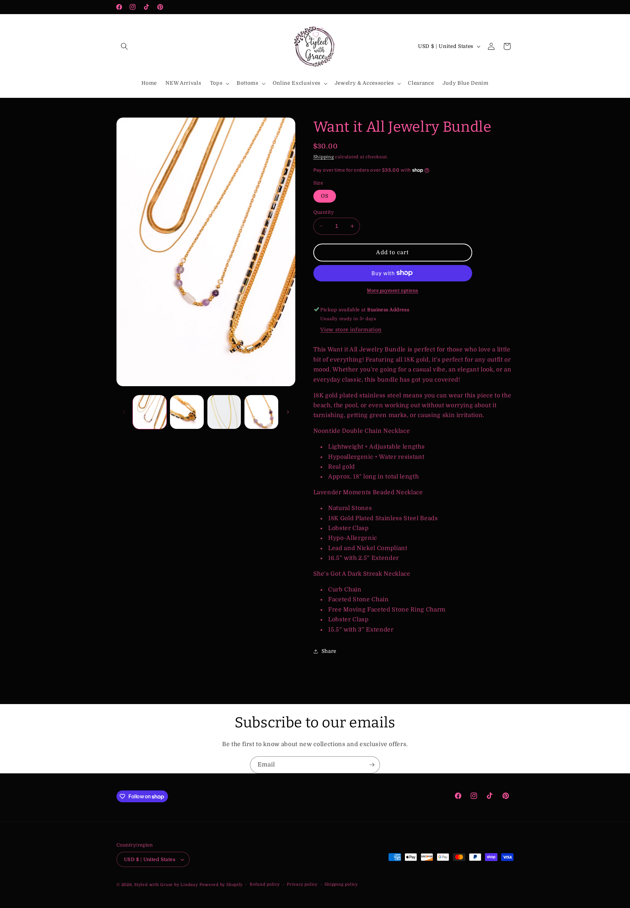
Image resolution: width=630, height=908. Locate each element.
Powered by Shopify (221, 884)
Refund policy (265, 884)
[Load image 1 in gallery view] (150, 412)
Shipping (323, 156)
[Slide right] (288, 412)
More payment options (392, 290)
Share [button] (329, 651)
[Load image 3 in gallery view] (224, 412)
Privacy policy (302, 884)
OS (324, 196)
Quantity (323, 211)
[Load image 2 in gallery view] (187, 412)
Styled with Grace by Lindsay (166, 884)
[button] (124, 46)
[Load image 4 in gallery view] (261, 412)
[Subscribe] (372, 764)
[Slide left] (123, 412)
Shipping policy (341, 884)
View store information (351, 330)
